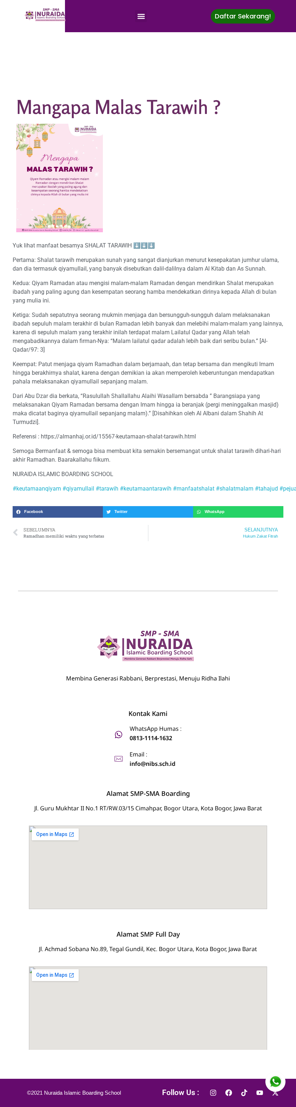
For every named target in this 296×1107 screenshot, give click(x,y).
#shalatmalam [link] (234, 488)
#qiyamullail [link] (78, 488)
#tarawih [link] (107, 488)
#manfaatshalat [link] (193, 488)
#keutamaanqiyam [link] (37, 488)
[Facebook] (229, 1093)
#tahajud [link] (266, 488)
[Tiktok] (244, 1093)
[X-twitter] (275, 1093)
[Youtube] (260, 1093)
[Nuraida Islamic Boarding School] (46, 14)
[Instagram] (213, 1093)
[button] (141, 16)
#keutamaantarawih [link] (145, 488)
